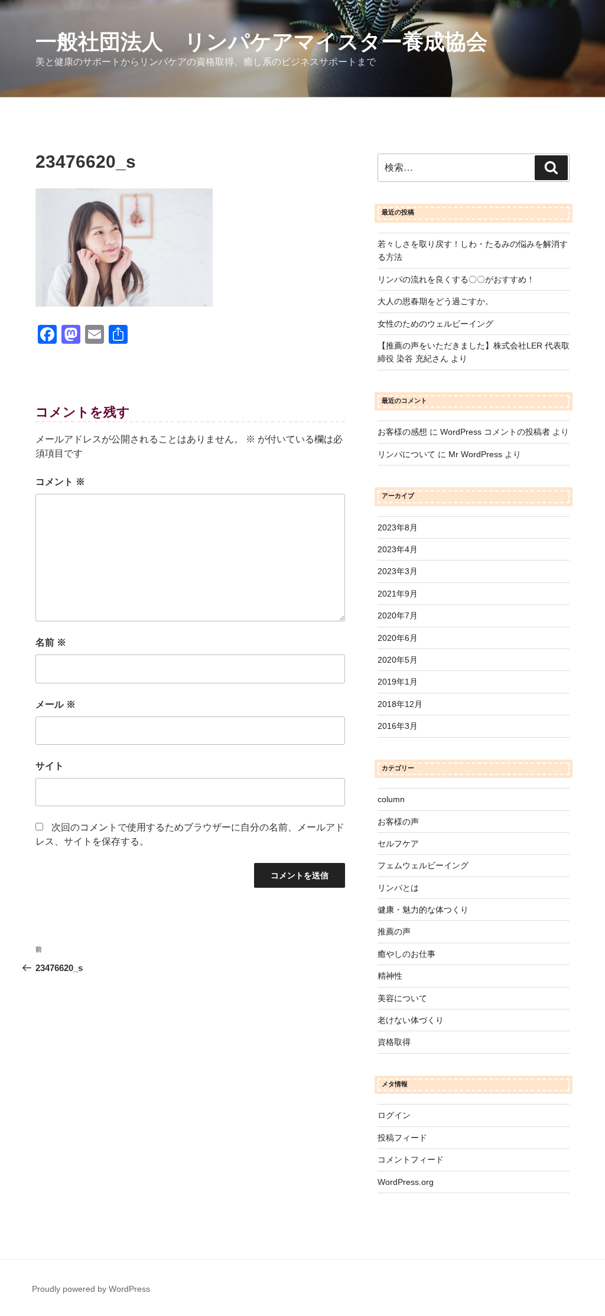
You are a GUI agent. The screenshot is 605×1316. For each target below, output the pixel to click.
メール (55, 704)
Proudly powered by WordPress (91, 1289)
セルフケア (398, 843)
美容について (402, 998)
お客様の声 (398, 821)
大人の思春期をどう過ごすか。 (435, 301)
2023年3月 (398, 571)
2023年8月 (398, 527)
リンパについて (406, 454)
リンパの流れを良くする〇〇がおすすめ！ (456, 279)
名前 (50, 642)
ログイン (394, 1115)
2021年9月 (398, 593)
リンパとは (398, 887)
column (391, 799)
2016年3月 (398, 726)
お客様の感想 (402, 432)
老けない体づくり (411, 1020)
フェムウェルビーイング (423, 865)
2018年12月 (400, 704)
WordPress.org (406, 1182)
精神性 (390, 976)
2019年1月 (398, 681)
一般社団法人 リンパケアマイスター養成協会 (261, 42)
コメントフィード (411, 1159)
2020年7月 (398, 615)
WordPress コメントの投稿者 (495, 432)
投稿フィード (402, 1137)
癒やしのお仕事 (406, 954)
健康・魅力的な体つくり (423, 909)
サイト (49, 766)
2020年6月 (398, 638)
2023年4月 (398, 549)
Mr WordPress (475, 454)
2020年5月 (398, 659)
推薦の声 (394, 931)
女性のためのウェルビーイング (435, 323)
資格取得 (394, 1042)
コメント (60, 482)
